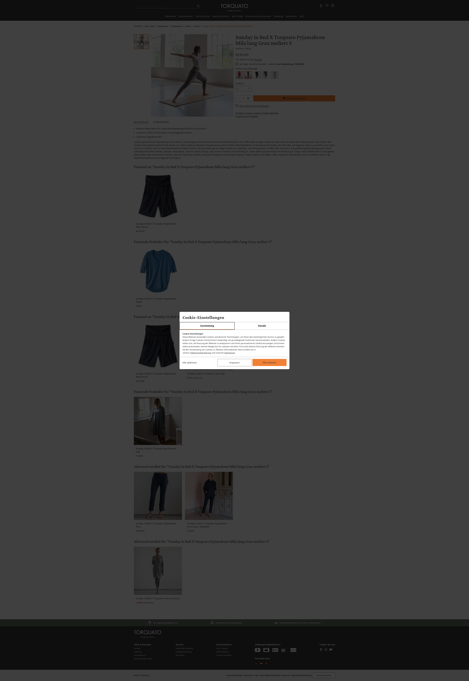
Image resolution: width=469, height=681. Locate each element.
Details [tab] (262, 325)
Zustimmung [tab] (207, 325)
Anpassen (234, 362)
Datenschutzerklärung (200, 352)
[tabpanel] (234, 343)
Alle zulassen (269, 362)
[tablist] (234, 326)
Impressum (229, 352)
